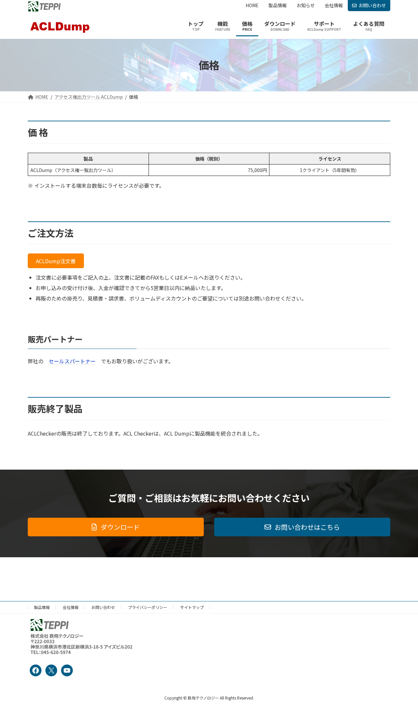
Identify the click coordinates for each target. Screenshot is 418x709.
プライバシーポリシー (147, 607)
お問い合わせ (372, 5)
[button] (56, 260)
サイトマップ (192, 607)
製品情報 (42, 607)
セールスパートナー (72, 361)
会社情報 (70, 607)
